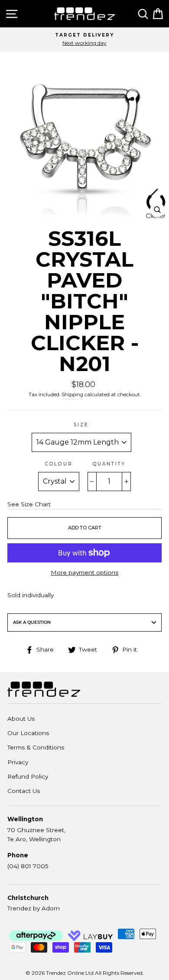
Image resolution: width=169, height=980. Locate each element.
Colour (58, 464)
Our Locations (28, 732)
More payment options (84, 572)
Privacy (17, 762)
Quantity (109, 464)
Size (81, 425)
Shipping (72, 394)
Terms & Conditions (35, 747)
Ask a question (32, 622)
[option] (84, 39)
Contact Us (23, 790)
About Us (21, 718)
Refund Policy (27, 776)
